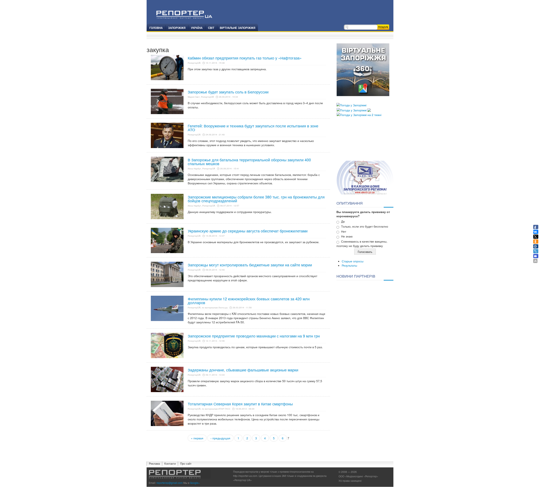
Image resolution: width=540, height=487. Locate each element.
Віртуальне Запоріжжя (237, 28)
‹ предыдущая (220, 438)
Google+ (195, 482)
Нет (343, 231)
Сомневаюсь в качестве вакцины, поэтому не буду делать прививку (361, 243)
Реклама (154, 463)
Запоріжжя (176, 28)
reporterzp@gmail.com (170, 482)
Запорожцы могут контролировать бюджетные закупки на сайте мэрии (250, 264)
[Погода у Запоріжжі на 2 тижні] (359, 114)
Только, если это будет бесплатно (364, 226)
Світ (211, 28)
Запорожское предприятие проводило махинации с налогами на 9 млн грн (254, 336)
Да (343, 221)
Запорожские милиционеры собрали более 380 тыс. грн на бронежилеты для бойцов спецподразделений (256, 198)
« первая (197, 438)
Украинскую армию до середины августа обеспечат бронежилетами (248, 230)
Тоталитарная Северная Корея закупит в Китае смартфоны (240, 403)
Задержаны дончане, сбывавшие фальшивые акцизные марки (243, 369)
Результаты (349, 265)
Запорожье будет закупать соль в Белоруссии (228, 91)
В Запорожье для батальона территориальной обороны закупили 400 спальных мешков (249, 161)
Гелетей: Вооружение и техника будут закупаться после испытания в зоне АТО (253, 127)
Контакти (170, 463)
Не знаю (347, 236)
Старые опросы (352, 261)
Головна (156, 28)
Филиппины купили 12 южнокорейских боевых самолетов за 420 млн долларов (249, 300)
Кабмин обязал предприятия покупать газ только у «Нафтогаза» (245, 58)
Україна (196, 28)
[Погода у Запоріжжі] (351, 105)
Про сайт (186, 463)
